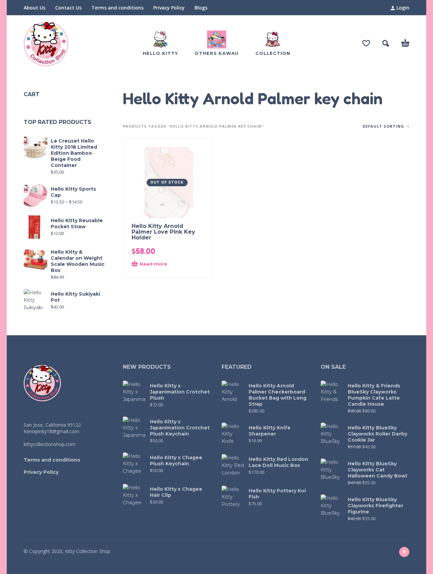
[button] (385, 43)
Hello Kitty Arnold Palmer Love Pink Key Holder (163, 232)
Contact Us (68, 7)
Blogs (201, 7)
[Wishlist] (366, 43)
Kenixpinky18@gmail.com (51, 431)
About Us (34, 7)
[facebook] (404, 552)
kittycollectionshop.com (49, 444)
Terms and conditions (117, 7)
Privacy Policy (169, 7)
